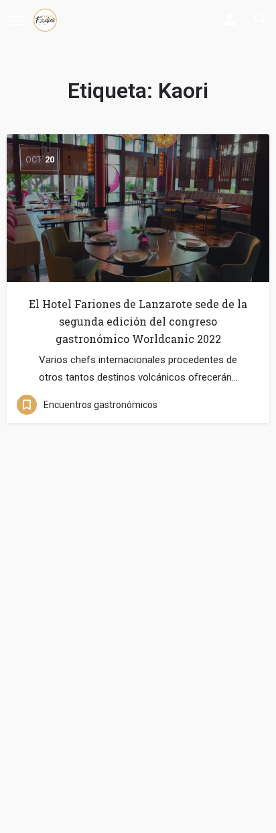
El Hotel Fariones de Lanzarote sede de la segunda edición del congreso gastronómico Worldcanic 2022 (138, 321)
